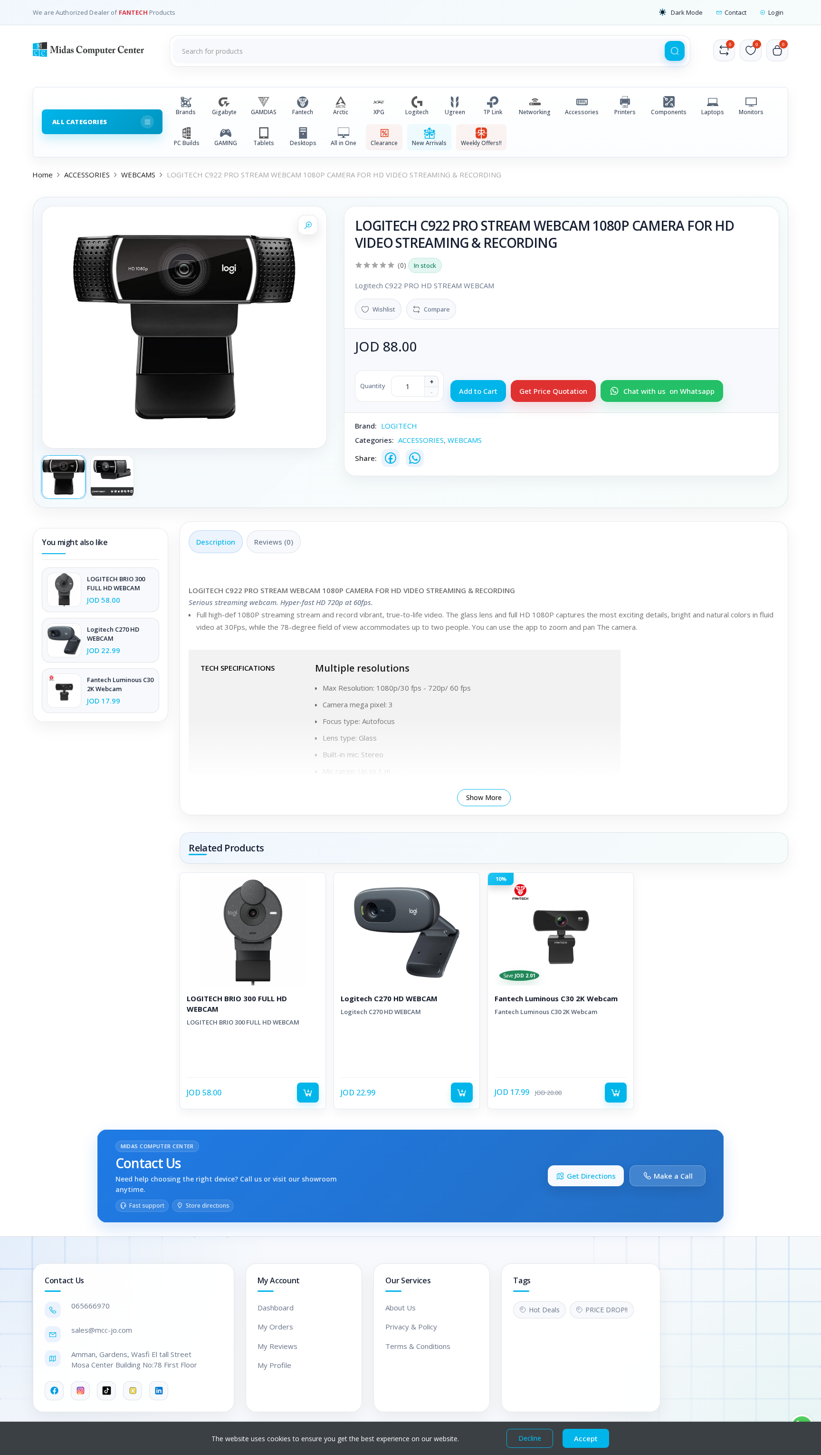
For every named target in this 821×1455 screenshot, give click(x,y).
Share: (366, 458)
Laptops (712, 112)
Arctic (340, 112)
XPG (378, 112)
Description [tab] (215, 542)
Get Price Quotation (553, 391)
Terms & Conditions (417, 1346)
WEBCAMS (138, 174)
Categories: (374, 440)
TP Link (492, 112)
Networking (535, 112)
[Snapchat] (132, 1390)
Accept (586, 1438)
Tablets (263, 143)
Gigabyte (224, 112)
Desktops (303, 143)
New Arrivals (429, 143)
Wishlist (383, 309)
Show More (484, 797)
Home (42, 174)
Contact (735, 12)
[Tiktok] (106, 1390)
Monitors (751, 112)
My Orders (275, 1326)
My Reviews (277, 1346)
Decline (529, 1438)
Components (669, 112)
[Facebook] (391, 458)
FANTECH (134, 12)
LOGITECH (399, 425)
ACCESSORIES (87, 174)
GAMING (225, 143)
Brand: (366, 425)
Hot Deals (544, 1309)
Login (775, 12)
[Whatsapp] (415, 458)
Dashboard (276, 1307)
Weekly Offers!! (481, 143)
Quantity (372, 385)
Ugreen (455, 112)
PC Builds (187, 143)
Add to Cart (478, 391)
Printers (625, 112)
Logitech (417, 112)
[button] (680, 12)
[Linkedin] (158, 1390)
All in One (343, 143)
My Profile (274, 1365)
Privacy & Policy (411, 1326)
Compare (437, 309)
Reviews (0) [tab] (273, 542)
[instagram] (80, 1390)
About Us (400, 1307)
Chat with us (669, 391)
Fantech (302, 112)
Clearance (384, 143)
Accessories (582, 112)
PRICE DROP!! (606, 1309)
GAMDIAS (264, 112)
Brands (186, 112)
